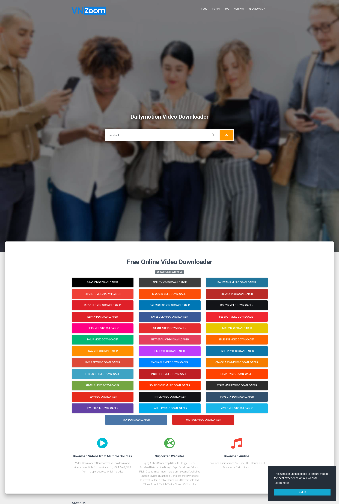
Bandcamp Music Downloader (237, 282)
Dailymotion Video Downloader (170, 305)
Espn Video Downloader (102, 316)
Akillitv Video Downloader (170, 282)
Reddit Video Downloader (237, 373)
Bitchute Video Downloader (103, 293)
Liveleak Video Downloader (102, 362)
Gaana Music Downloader (169, 328)
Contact (239, 9)
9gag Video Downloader (102, 282)
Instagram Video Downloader (170, 339)
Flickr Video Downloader (103, 328)
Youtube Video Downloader (203, 419)
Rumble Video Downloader (103, 385)
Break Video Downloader (237, 293)
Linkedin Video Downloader (237, 351)
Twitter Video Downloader (169, 408)
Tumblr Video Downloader (237, 396)
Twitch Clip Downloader (102, 408)
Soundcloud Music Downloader (169, 385)
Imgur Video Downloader (102, 339)
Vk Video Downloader (136, 419)
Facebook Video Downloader (169, 316)
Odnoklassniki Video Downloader (236, 362)
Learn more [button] (282, 482)
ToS (227, 9)
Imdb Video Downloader (237, 328)
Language (257, 9)
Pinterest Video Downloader (169, 373)
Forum (216, 9)
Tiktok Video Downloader (169, 396)
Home (204, 9)
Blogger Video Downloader (169, 293)
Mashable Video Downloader (169, 362)
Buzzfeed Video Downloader (102, 305)
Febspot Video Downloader (236, 316)
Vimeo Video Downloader (237, 408)
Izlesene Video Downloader (236, 339)
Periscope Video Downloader (102, 373)
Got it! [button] (302, 492)
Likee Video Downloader (169, 351)
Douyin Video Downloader (236, 305)
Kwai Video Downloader (103, 351)
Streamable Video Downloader (237, 385)
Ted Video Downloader (102, 396)
